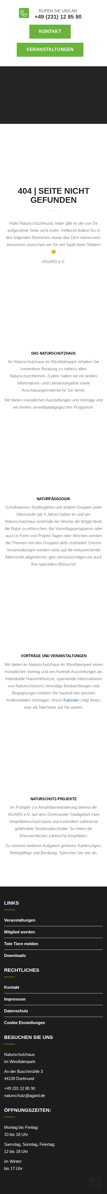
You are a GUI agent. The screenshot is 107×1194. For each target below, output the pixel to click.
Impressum (15, 999)
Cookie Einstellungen (24, 1022)
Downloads (15, 955)
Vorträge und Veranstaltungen (53, 656)
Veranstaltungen (50, 49)
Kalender (70, 700)
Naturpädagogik (53, 499)
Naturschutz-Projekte (53, 799)
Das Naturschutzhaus (53, 353)
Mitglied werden (19, 932)
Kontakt (50, 31)
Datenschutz (16, 1010)
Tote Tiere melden (21, 943)
